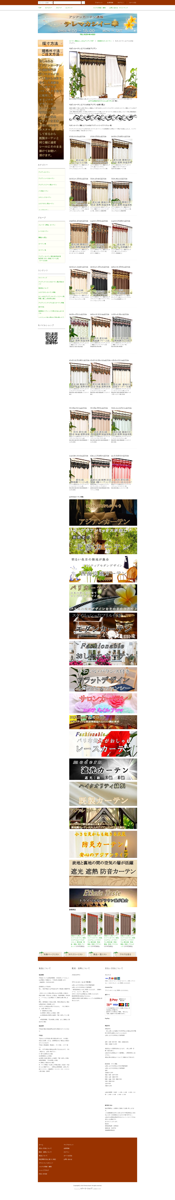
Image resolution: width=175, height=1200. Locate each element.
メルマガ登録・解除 (99, 8)
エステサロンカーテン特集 (46, 292)
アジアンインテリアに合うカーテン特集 (51, 303)
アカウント (99, 2)
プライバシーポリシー (46, 1163)
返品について (43, 1155)
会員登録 (110, 2)
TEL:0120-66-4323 (87, 34)
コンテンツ (68, 8)
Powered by (77, 1189)
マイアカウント (69, 1144)
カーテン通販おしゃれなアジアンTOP (81, 41)
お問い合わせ (113, 8)
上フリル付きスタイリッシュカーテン (100, 101)
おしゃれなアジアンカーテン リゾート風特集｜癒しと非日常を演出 (51, 297)
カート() (132, 2)
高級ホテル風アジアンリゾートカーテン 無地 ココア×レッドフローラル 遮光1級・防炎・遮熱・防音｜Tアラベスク (95, 941)
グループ (59, 8)
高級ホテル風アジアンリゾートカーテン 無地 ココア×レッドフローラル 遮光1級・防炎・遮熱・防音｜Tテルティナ (128, 941)
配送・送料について (45, 1152)
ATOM (45, 1174)
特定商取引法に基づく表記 (47, 1159)
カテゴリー (48, 8)
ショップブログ (44, 1170)
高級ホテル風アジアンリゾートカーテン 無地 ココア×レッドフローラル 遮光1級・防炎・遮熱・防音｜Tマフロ (111, 940)
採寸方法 (41, 307)
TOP (39, 8)
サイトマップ (123, 8)
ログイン (121, 2)
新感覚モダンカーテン (105, 41)
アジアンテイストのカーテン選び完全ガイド (51, 283)
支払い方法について (45, 1148)
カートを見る (68, 1155)
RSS (40, 1174)
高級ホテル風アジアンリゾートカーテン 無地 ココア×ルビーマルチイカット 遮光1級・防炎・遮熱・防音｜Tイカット (78, 941)
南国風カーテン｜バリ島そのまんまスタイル (51, 312)
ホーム (41, 1144)
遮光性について (43, 288)
